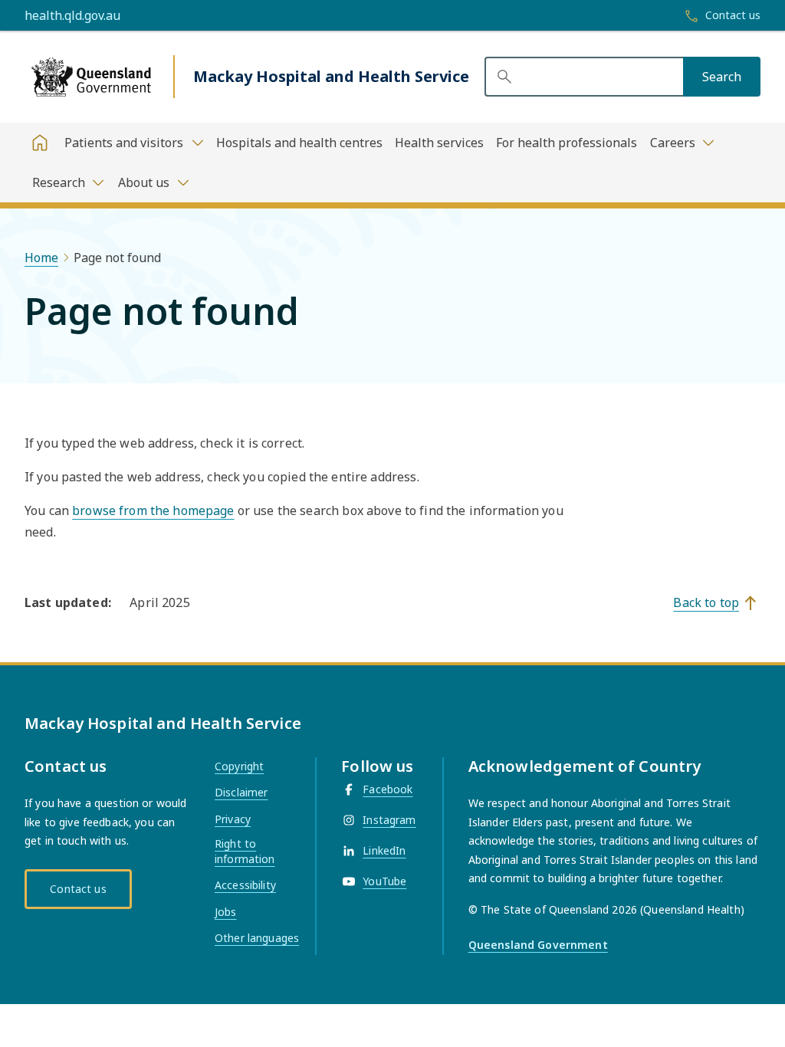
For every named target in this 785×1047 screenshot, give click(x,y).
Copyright (239, 766)
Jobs (226, 911)
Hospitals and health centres (299, 142)
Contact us (78, 888)
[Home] (40, 142)
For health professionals (566, 142)
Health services (439, 142)
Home (41, 257)
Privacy (233, 819)
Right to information (245, 851)
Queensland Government (538, 944)
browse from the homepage (153, 510)
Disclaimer (241, 792)
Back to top (706, 602)
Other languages (257, 937)
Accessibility (245, 885)
